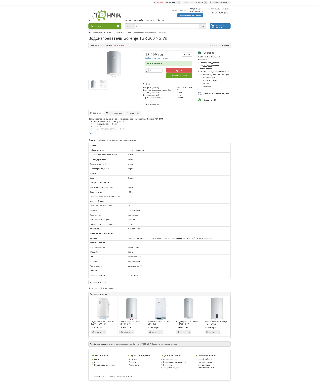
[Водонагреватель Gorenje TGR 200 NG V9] (114, 64)
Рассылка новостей (206, 368)
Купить (179, 70)
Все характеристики (152, 104)
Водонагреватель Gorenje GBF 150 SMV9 (130, 323)
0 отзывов (225, 45)
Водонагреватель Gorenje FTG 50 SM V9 (216, 323)
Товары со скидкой (171, 368)
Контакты (133, 359)
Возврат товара (136, 362)
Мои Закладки (204, 365)
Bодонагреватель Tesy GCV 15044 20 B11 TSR (102, 323)
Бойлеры (118, 32)
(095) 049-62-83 (196, 9)
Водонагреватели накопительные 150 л (124, 140)
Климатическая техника (103, 32)
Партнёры (167, 365)
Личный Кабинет (205, 359)
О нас (96, 362)
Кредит (97, 359)
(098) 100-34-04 (196, 11)
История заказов (205, 362)
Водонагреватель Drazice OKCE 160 (159, 323)
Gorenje (128, 32)
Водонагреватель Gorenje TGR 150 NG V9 (187, 323)
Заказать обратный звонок (190, 15)
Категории (96, 26)
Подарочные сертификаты (174, 362)
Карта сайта (134, 365)
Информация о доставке (104, 365)
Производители (170, 359)
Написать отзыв (99, 282)
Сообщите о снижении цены (156, 58)
